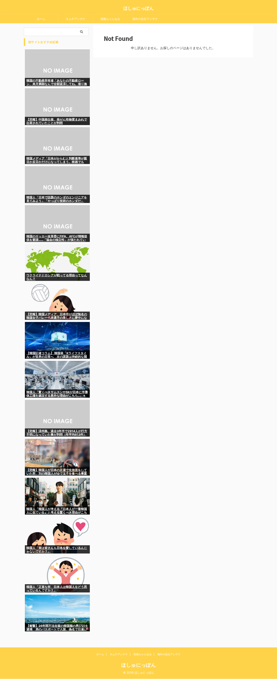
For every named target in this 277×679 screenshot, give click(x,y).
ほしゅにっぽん (138, 8)
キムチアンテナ (75, 19)
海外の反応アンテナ (145, 19)
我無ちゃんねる (110, 19)
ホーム (41, 19)
